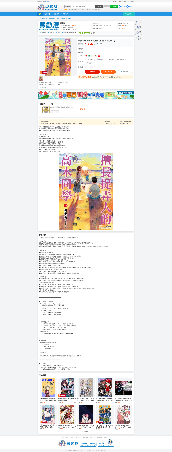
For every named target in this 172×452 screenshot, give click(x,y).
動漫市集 (47, 14)
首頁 (40, 14)
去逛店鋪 (52, 32)
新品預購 (56, 14)
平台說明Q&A (129, 14)
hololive (87, 9)
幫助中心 (132, 1)
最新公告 (126, 1)
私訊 (59, 32)
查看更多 (85, 431)
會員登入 (131, 6)
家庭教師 (81, 9)
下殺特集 (65, 14)
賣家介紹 (44, 32)
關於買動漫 (65, 437)
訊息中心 (121, 1)
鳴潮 (96, 9)
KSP (69, 9)
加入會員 (47, 1)
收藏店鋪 (66, 32)
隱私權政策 (99, 437)
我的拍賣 (115, 1)
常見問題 (72, 437)
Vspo (99, 9)
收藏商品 (43, 87)
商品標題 (67, 6)
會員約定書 (85, 437)
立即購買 (92, 71)
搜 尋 (99, 6)
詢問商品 (101, 44)
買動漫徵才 (107, 437)
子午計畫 (76, 9)
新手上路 (78, 437)
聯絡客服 (92, 437)
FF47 (72, 9)
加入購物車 (108, 71)
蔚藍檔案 (91, 9)
